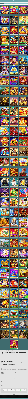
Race (1, 380)
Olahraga (1, 381)
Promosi (14, 373)
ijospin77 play (17, 369)
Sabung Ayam (2, 385)
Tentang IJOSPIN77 (2, 373)
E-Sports (1, 384)
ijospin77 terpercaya (4, 362)
